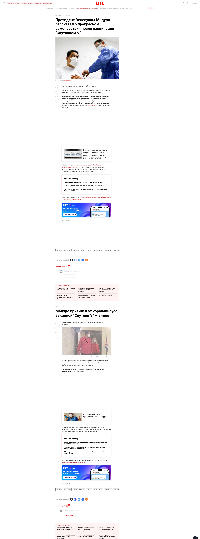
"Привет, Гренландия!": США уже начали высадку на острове (107, 289)
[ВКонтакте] (82, 260)
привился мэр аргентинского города (73, 462)
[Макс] (75, 260)
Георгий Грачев (66, 483)
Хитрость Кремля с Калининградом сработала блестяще (65, 297)
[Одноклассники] (86, 260)
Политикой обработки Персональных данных (86, 8)
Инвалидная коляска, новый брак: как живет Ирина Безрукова (86, 289)
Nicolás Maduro (67, 80)
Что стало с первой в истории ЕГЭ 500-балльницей (86, 296)
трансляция (91, 105)
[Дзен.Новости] (71, 260)
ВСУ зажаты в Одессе (105, 295)
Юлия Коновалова (67, 220)
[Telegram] (79, 260)
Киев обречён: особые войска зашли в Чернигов (66, 289)
